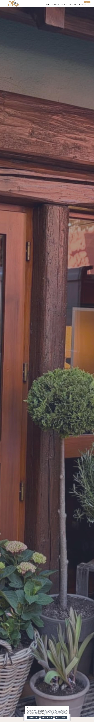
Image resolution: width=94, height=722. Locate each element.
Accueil (48, 4)
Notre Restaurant (73, 4)
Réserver (87, 2)
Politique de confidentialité (48, 714)
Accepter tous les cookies (61, 717)
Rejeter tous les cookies (33, 717)
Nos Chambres (55, 4)
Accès (89, 4)
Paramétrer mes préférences (47, 717)
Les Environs (82, 4)
